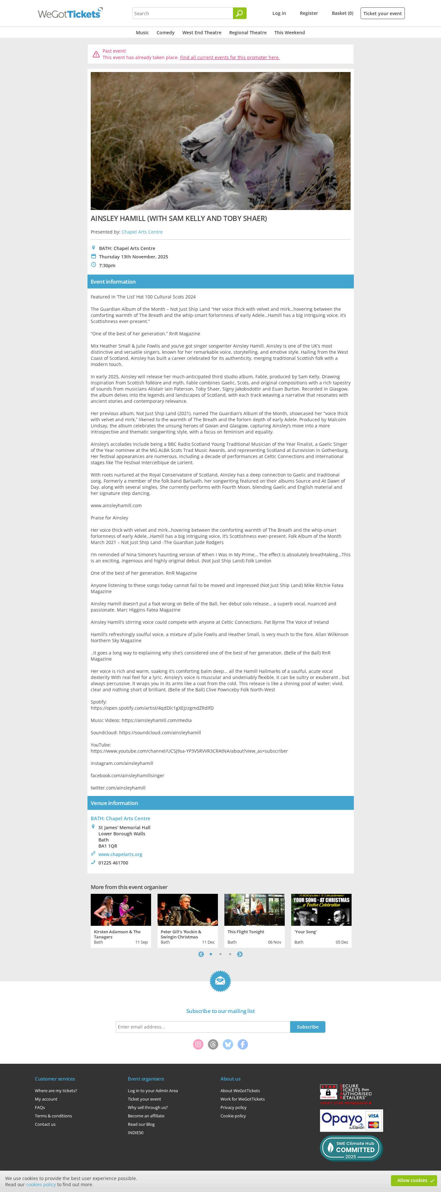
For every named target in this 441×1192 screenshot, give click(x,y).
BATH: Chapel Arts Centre (120, 818)
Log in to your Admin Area (153, 1090)
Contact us (45, 1124)
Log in (279, 13)
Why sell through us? (148, 1107)
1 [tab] (211, 954)
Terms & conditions (53, 1116)
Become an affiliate (146, 1116)
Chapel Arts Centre (142, 232)
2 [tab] (220, 954)
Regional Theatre (248, 32)
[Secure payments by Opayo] (351, 1130)
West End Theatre (201, 32)
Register (309, 13)
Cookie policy (233, 1116)
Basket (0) (342, 13)
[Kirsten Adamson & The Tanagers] (120, 909)
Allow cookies (412, 1180)
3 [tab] (230, 954)
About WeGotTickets (240, 1090)
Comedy (166, 32)
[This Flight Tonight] (254, 909)
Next (240, 954)
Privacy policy (234, 1107)
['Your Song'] (321, 909)
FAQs (40, 1107)
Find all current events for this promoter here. (230, 57)
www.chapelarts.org (120, 854)
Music (142, 32)
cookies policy (41, 1184)
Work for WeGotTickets (243, 1099)
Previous (201, 954)
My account (46, 1099)
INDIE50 (135, 1132)
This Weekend (289, 32)
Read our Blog (141, 1124)
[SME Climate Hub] (351, 1160)
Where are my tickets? (56, 1090)
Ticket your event (383, 13)
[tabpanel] (120, 920)
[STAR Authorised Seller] (346, 1104)
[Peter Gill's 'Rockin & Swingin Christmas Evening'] (187, 909)
